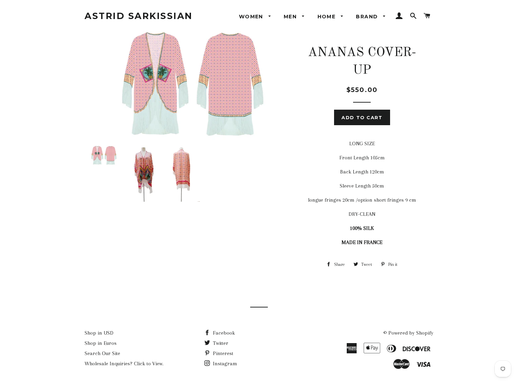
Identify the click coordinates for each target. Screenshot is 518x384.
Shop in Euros (101, 343)
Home (327, 16)
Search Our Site (102, 353)
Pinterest (222, 353)
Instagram (224, 363)
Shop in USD (99, 333)
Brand (368, 16)
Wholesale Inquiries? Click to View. (124, 363)
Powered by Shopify (410, 333)
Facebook (223, 333)
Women (252, 16)
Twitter (219, 343)
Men (291, 16)
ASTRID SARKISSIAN (139, 16)
